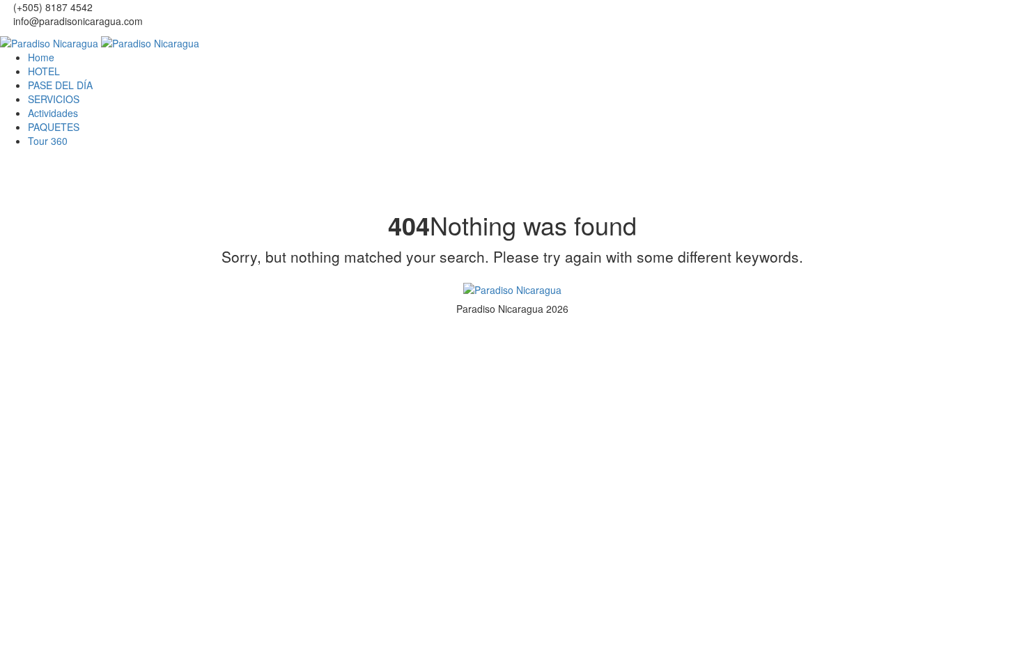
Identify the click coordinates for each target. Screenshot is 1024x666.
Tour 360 (48, 141)
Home (41, 57)
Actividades (53, 113)
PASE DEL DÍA (60, 85)
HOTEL (44, 71)
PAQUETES (53, 127)
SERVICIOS (53, 99)
